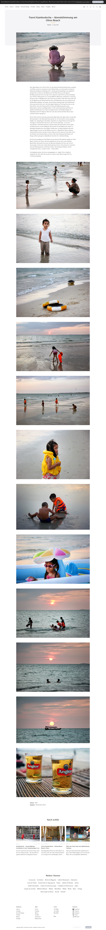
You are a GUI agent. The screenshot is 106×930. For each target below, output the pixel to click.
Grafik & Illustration (33, 886)
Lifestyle (17, 7)
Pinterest (76, 911)
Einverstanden (97, 2)
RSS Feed (76, 916)
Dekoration (74, 880)
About (53, 7)
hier (43, 113)
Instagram (76, 913)
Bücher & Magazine (50, 880)
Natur (36, 802)
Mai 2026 (56, 913)
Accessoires (32, 880)
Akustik (57, 892)
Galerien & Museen (67, 883)
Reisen (38, 7)
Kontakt (37, 915)
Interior (12, 7)
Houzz (76, 915)
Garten (77, 883)
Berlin (42, 7)
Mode (69, 889)
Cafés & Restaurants (63, 880)
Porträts (33, 7)
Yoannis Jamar (41, 927)
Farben (58, 883)
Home (6, 7)
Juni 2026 (56, 911)
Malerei (51, 889)
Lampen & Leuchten (30, 889)
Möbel (64, 889)
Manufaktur (58, 889)
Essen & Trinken (32, 883)
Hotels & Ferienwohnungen (48, 886)
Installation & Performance (65, 886)
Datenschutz (38, 918)
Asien (44, 805)
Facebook (76, 909)
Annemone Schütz (28, 927)
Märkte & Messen (42, 889)
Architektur (40, 880)
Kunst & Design (25, 7)
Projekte (48, 7)
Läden (76, 886)
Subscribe (88, 927)
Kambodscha (39, 805)
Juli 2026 (56, 909)
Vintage (80, 889)
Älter (55, 916)
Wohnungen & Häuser (47, 892)
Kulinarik (63, 892)
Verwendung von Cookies (82, 2)
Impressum (38, 916)
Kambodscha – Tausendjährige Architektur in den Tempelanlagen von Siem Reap (27, 848)
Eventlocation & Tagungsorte (46, 883)
